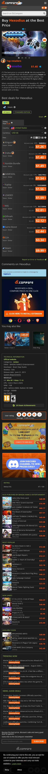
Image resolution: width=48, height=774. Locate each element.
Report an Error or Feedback (33, 259)
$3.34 (40, 240)
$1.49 (40, 166)
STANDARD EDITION (22, 112)
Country (6, 128)
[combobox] (26, 128)
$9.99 (40, 251)
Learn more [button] (16, 764)
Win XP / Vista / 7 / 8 (15, 380)
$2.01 (40, 210)
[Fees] (36, 137)
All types (6, 112)
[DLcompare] (24, 748)
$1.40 (40, 157)
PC (7, 102)
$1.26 (40, 147)
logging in (7, 274)
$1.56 (40, 189)
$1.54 (40, 178)
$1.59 (40, 198)
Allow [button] (19, 770)
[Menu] (45, 3)
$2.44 (40, 231)
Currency (6, 133)
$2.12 (40, 221)
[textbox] (19, 128)
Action (16, 362)
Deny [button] (7, 770)
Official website (10, 359)
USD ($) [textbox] (15, 132)
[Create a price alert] (44, 40)
